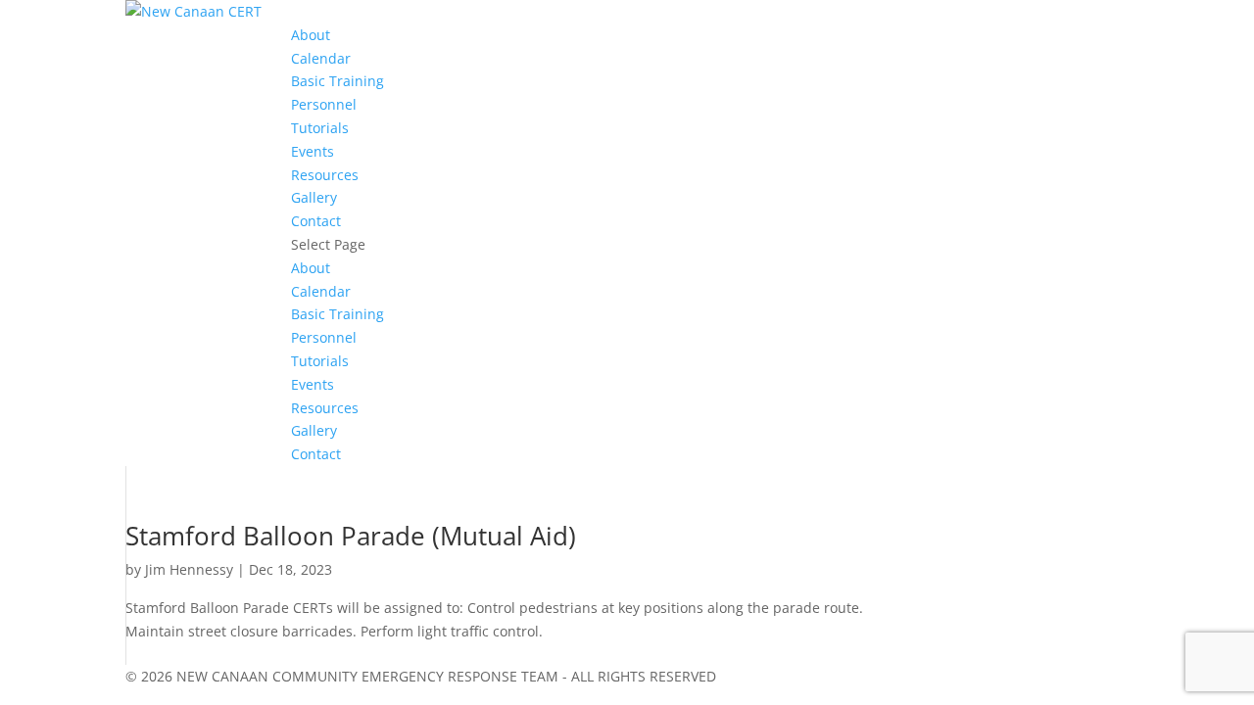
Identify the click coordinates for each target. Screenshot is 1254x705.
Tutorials (320, 127)
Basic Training (337, 80)
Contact (316, 221)
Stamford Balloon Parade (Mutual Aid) (350, 535)
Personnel (324, 104)
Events (312, 151)
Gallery (314, 197)
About (310, 34)
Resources (325, 174)
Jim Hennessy (189, 569)
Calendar (321, 58)
